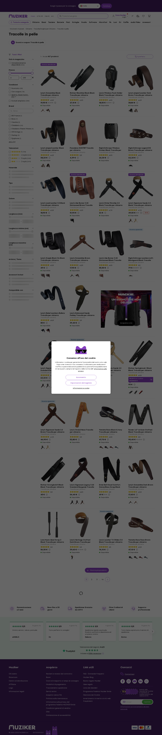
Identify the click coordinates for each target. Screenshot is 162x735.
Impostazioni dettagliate (81, 383)
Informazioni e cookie (81, 388)
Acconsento (81, 377)
